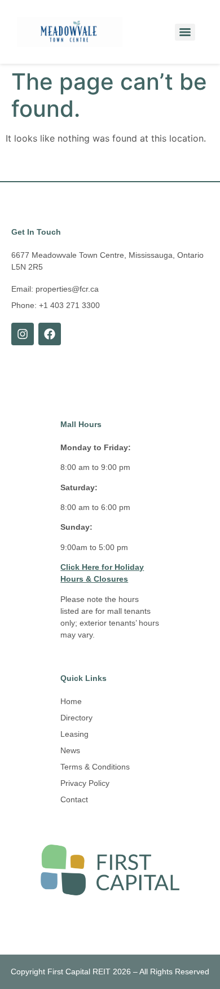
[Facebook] (49, 334)
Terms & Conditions (95, 766)
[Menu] (185, 32)
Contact (74, 799)
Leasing (74, 734)
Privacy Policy (84, 783)
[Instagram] (22, 334)
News (70, 750)
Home (71, 701)
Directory (76, 717)
